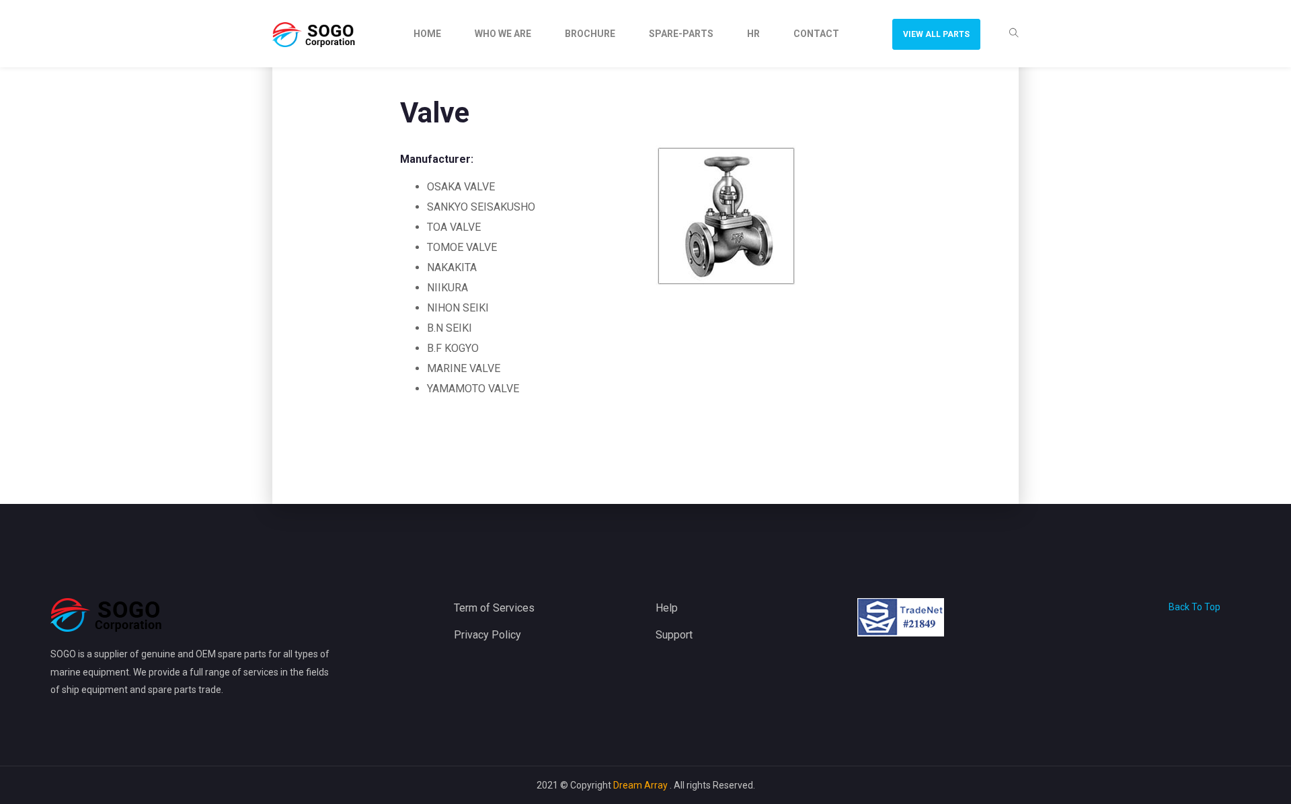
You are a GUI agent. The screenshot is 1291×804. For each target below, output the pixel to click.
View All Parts (936, 34)
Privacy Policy (487, 634)
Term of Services (494, 607)
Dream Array (641, 785)
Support (674, 634)
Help (667, 607)
